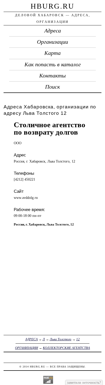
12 (78, 339)
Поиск (52, 87)
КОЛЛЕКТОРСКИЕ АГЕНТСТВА (66, 348)
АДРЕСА (31, 339)
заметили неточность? (84, 382)
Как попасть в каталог (52, 64)
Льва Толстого (60, 339)
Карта (52, 53)
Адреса (52, 31)
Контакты (52, 76)
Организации (52, 42)
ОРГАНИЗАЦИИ (26, 348)
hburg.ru (52, 6)
